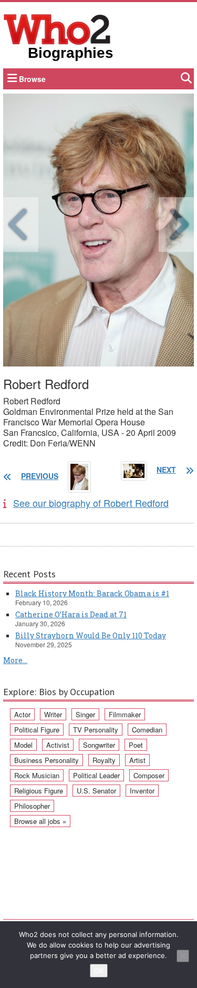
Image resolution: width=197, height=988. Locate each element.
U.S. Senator (96, 791)
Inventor (142, 791)
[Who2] (57, 28)
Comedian (147, 730)
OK (98, 970)
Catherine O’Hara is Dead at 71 (71, 614)
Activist (57, 745)
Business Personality (46, 760)
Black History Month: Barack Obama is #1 (92, 593)
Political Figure (36, 730)
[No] (183, 956)
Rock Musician (36, 775)
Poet (136, 745)
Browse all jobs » (40, 821)
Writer (53, 714)
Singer (85, 714)
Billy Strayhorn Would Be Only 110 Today (90, 635)
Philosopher (32, 806)
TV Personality (95, 730)
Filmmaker (125, 714)
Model (23, 745)
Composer (148, 775)
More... (15, 660)
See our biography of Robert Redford (91, 503)
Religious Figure (38, 791)
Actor (22, 714)
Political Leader (96, 775)
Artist (137, 760)
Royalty (104, 760)
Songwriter (99, 745)
